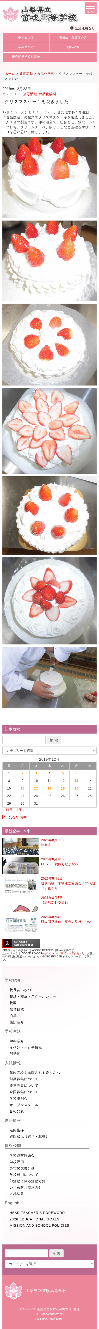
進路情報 (13, 1120)
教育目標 (17, 1009)
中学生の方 (26, 37)
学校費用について (24, 1174)
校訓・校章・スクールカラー (33, 996)
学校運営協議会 (22, 1155)
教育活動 (30, 94)
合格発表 (17, 1111)
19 (63, 788)
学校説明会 (19, 1098)
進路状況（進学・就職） (29, 1136)
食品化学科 (47, 94)
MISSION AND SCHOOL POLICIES (39, 1225)
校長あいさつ (20, 990)
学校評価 (17, 1162)
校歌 (13, 1003)
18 (49, 788)
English (12, 1203)
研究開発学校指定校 (26, 56)
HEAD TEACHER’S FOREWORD (37, 1213)
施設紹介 (17, 1022)
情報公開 (13, 1146)
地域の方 (73, 47)
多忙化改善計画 (22, 1168)
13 (76, 781)
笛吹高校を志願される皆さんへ (35, 1073)
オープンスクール (24, 1105)
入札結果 (17, 1194)
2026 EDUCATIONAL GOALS (34, 1219)
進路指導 (17, 1130)
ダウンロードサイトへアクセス (63, 953)
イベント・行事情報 (26, 1047)
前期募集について (24, 1079)
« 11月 (7, 810)
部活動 (15, 1054)
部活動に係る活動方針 (28, 1181)
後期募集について (24, 1085)
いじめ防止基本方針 (26, 1187)
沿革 (13, 1016)
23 (23, 796)
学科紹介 (17, 1041)
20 (76, 788)
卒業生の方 (26, 47)
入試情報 (13, 1063)
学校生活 (13, 1031)
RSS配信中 (17, 817)
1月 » (20, 810)
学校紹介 (13, 980)
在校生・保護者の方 (73, 37)
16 (23, 788)
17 (36, 788)
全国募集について (24, 1092)
